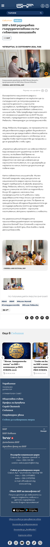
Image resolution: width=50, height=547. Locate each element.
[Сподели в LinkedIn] (37, 318)
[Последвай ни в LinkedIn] (28, 543)
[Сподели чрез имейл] (47, 318)
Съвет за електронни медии (18, 419)
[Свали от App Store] (18, 510)
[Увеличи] (42, 90)
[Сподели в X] (32, 318)
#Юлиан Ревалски (30, 305)
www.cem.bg (25, 484)
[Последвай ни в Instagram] (16, 543)
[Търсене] (41, 13)
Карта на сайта (25, 535)
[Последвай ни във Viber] (40, 543)
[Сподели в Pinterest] (42, 318)
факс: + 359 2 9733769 (25, 478)
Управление (8, 383)
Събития (7, 20)
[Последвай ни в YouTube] (22, 543)
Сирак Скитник (11, 406)
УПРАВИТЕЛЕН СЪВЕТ (11, 394)
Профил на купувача (13, 402)
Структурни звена (13, 415)
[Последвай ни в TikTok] (34, 543)
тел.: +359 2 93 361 (25, 460)
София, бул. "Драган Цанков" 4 (25, 457)
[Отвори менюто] (3, 5)
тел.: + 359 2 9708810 (25, 475)
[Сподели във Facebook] (27, 318)
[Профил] (47, 6)
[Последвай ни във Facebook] (10, 543)
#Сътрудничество (11, 305)
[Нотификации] (43, 6)
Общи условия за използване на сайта (25, 519)
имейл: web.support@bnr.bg (25, 463)
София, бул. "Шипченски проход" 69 (25, 473)
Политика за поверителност (25, 524)
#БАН (4, 301)
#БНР (11, 301)
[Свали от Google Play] (31, 510)
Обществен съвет (12, 399)
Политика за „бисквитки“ (25, 530)
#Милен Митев (24, 301)
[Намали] (46, 90)
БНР (8, 38)
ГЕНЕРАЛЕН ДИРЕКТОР (7, 388)
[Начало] (25, 6)
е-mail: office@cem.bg (25, 481)
